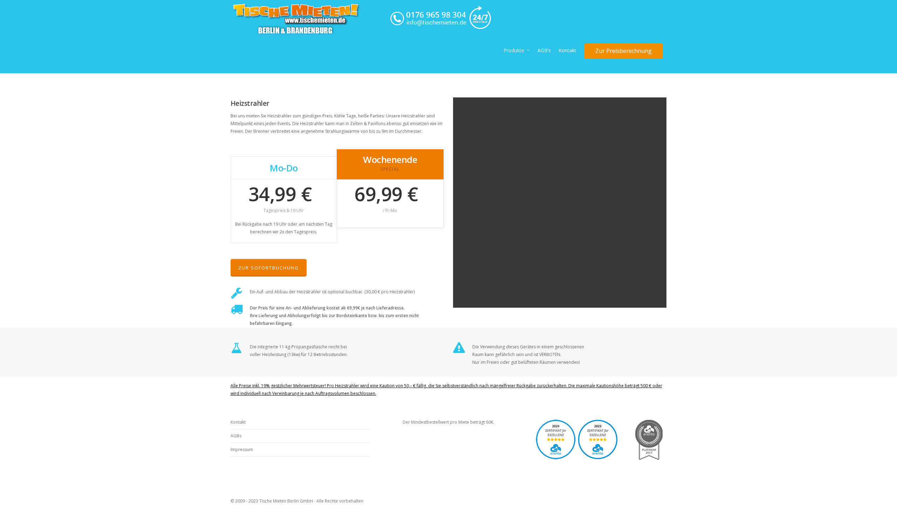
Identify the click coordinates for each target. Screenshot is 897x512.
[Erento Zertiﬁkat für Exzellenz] (598, 464)
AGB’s (544, 50)
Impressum (242, 449)
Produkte (514, 50)
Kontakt (567, 50)
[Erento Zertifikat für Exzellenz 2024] (556, 464)
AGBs (236, 436)
